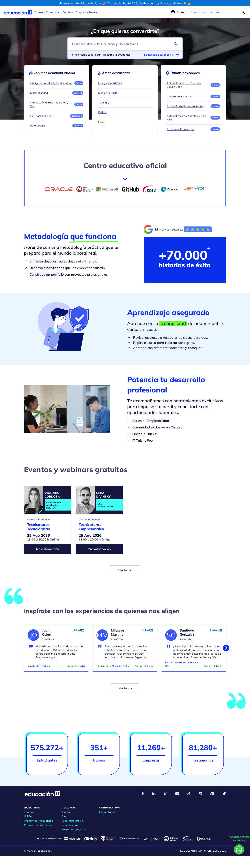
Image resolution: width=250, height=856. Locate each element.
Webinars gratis (72, 820)
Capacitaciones (109, 812)
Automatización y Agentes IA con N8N (186, 117)
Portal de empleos (73, 829)
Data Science (38, 125)
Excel (101, 122)
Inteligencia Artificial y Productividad (51, 83)
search (175, 44)
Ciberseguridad (39, 93)
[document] (56, 650)
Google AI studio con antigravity (185, 106)
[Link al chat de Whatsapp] (239, 849)
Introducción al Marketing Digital (112, 666)
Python (102, 112)
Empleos (68, 12)
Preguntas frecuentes (38, 820)
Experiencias (69, 825)
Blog (64, 816)
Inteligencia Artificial (110, 83)
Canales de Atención (38, 825)
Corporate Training (87, 12)
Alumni (66, 812)
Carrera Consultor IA (179, 96)
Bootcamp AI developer (180, 129)
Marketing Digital (108, 93)
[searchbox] (215, 12)
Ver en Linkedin (76, 666)
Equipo (28, 812)
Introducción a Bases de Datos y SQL (49, 104)
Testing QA (104, 102)
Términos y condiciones (38, 850)
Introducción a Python (39, 666)
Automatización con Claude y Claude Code (184, 85)
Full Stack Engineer (41, 116)
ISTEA (28, 816)
